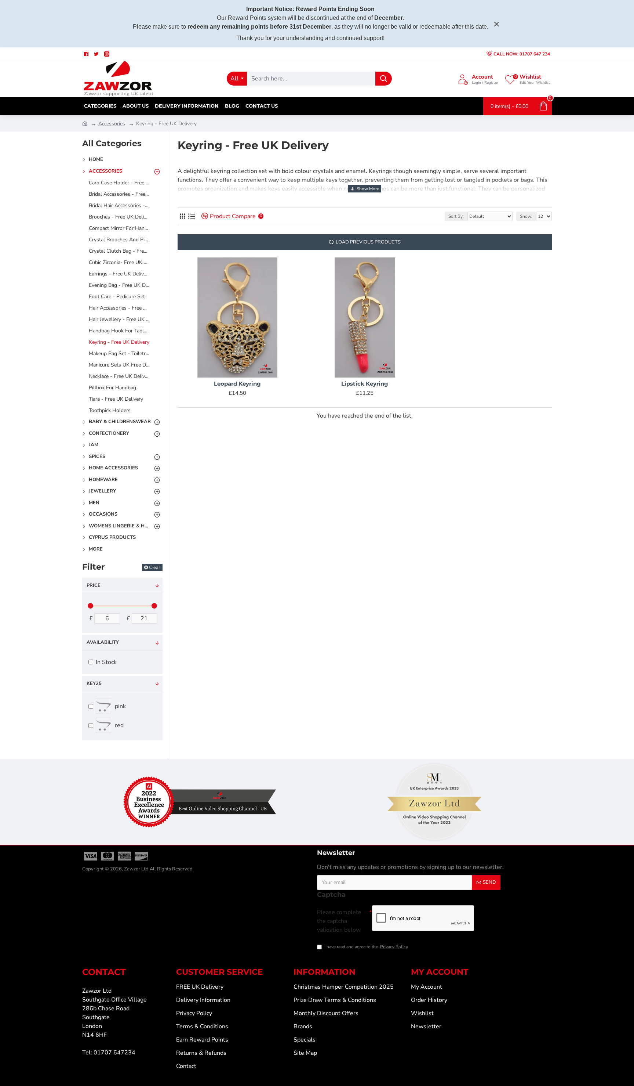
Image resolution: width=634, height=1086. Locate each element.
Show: (526, 216)
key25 (94, 683)
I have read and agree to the (366, 947)
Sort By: (456, 216)
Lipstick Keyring (364, 383)
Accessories (111, 123)
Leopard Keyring (237, 383)
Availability (103, 642)
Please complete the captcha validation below (339, 921)
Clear (154, 567)
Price (94, 585)
